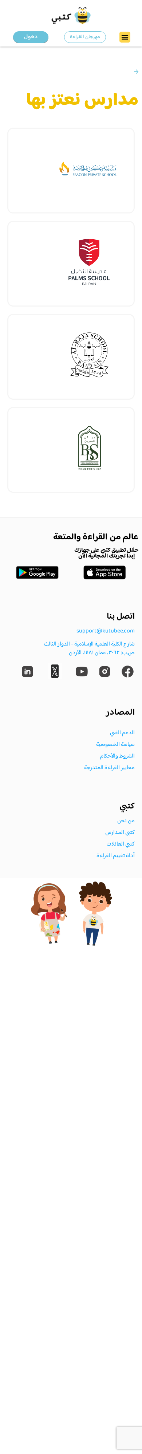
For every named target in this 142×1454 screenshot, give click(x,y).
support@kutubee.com (105, 631)
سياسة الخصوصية (115, 745)
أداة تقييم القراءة (115, 856)
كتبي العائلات (120, 844)
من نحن (126, 821)
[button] (124, 37)
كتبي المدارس (120, 833)
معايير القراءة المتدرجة (109, 768)
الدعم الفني (122, 733)
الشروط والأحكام (117, 756)
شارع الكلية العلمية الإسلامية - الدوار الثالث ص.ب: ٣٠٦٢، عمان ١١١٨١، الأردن (89, 648)
